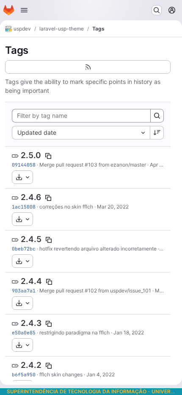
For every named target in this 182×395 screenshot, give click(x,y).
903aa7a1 (24, 290)
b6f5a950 (24, 374)
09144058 (24, 164)
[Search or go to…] (157, 10)
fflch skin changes (61, 374)
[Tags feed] (88, 67)
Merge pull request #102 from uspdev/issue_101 (95, 290)
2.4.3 (31, 323)
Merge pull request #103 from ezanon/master (92, 164)
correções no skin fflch (66, 206)
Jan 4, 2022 (100, 374)
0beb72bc (24, 248)
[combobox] (81, 132)
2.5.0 (31, 155)
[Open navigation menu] (24, 10)
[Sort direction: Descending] (157, 132)
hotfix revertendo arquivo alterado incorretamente (98, 248)
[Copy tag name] (48, 156)
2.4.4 (31, 281)
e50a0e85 (24, 332)
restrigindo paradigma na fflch (74, 332)
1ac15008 (24, 206)
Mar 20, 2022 (113, 206)
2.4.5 (31, 239)
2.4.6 (31, 197)
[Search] (157, 115)
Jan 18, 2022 (128, 332)
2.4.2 (31, 365)
